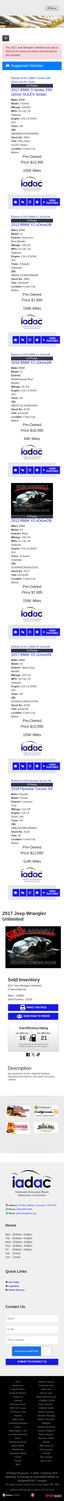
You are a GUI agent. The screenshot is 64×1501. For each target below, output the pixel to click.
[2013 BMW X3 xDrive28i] (32, 499)
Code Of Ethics (18, 1389)
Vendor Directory (16, 1290)
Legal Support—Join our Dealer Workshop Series (17, 1434)
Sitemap (46, 1453)
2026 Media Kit (46, 1446)
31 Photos (32, 85)
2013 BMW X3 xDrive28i (31, 520)
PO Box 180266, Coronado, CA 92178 (37, 1205)
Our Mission (17, 1385)
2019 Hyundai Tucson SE (32, 789)
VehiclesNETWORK (44, 1477)
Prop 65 (17, 1461)
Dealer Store (17, 1419)
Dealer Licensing (46, 1382)
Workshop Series (17, 1404)
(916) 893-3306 (24, 1209)
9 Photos (32, 220)
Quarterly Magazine (46, 1430)
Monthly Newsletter (46, 1427)
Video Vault (46, 1389)
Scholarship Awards (18, 1442)
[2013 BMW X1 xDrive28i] (32, 217)
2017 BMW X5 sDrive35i (31, 654)
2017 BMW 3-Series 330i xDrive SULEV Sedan (31, 92)
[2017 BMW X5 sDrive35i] (32, 647)
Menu (53, 8)
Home (18, 1382)
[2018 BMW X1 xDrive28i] (32, 355)
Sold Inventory (46, 1449)
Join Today (13, 1282)
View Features (52, 201)
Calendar (18, 1400)
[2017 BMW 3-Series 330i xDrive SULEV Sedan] (32, 80)
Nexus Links (46, 1461)
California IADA (49, 1473)
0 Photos (32, 516)
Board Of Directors (17, 1393)
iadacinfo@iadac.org (26, 1213)
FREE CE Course (18, 1408)
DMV (18, 1464)
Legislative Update (17, 1453)
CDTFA (18, 1457)
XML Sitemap (46, 1457)
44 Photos (32, 358)
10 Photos (32, 650)
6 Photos (32, 784)
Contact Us (18, 1397)
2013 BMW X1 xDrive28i (31, 225)
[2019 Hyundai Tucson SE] (32, 781)
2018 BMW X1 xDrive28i (31, 362)
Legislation (13, 1286)
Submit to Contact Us (32, 1361)
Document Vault (46, 1385)
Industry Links (46, 1393)
